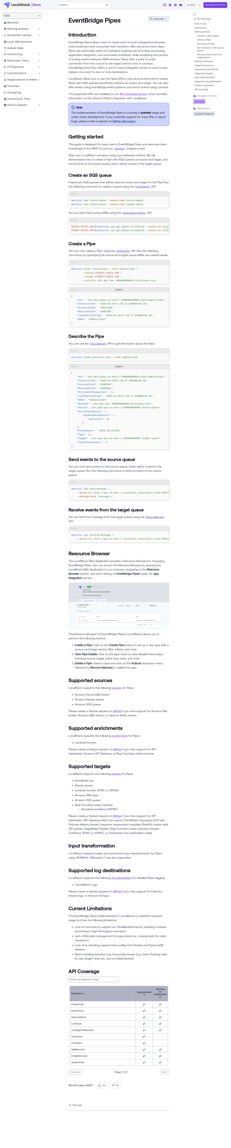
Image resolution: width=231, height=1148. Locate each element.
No (117, 1085)
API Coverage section (133, 93)
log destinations (122, 877)
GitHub (117, 711)
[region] (119, 228)
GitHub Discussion (124, 121)
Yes (104, 1085)
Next (164, 1072)
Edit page (77, 1105)
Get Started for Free (215, 5)
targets (116, 773)
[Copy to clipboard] (165, 200)
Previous (75, 1072)
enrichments (120, 735)
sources (117, 687)
